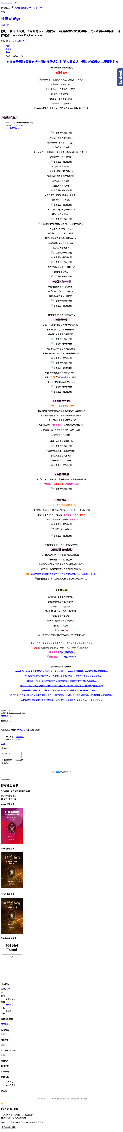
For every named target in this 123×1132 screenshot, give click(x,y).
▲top (3, 744)
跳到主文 (5, 25)
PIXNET (43, 1099)
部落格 (9, 49)
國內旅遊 (20, 737)
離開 (13, 1127)
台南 (18, 739)
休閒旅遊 (21, 41)
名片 (8, 52)
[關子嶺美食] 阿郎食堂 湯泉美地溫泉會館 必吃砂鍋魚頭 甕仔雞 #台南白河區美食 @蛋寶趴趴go (61, 690)
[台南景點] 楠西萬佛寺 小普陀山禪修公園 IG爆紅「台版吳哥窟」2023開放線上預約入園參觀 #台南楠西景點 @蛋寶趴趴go (61, 695)
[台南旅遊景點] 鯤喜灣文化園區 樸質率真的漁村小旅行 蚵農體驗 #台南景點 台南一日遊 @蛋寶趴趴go (61, 700)
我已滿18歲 (6, 1127)
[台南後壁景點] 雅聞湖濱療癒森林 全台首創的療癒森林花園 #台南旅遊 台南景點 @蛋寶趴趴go (61, 676)
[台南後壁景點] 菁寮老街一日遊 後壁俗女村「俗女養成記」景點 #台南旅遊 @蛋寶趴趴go (62, 61)
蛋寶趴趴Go (6, 1024)
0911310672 (20, 125)
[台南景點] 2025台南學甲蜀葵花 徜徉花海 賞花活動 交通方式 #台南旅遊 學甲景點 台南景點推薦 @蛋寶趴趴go (61, 671)
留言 (25, 730)
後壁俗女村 (15, 128)
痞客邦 (20, 730)
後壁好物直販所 (63, 377)
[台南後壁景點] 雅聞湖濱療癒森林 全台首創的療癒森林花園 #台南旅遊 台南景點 (63, 574)
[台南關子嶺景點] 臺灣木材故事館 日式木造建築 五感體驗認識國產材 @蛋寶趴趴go (61, 681)
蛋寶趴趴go (10, 18)
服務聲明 (84, 1099)
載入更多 (5, 748)
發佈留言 (5, 763)
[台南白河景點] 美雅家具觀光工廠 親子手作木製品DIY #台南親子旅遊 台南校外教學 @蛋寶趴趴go (61, 686)
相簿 (8, 46)
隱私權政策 (75, 1099)
